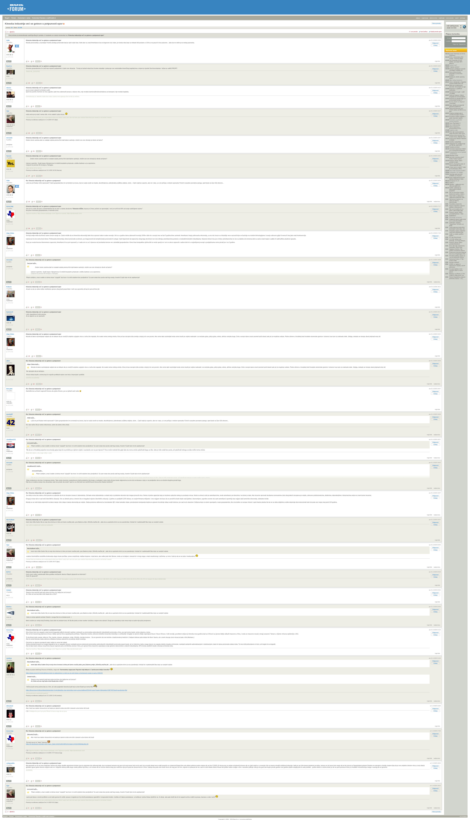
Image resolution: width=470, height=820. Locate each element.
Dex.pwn (9, 389)
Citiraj (435, 45)
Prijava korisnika (453, 34)
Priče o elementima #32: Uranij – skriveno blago (456, 57)
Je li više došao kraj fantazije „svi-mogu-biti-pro (457, 239)
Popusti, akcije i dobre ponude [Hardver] (455, 243)
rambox (9, 658)
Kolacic (9, 287)
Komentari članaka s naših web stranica (46, 18)
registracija (425, 18)
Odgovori (435, 43)
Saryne (9, 156)
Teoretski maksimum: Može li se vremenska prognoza (457, 149)
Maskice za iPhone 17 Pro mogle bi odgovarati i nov (457, 274)
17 (29, 176)
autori (456, 18)
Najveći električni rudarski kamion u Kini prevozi (457, 206)
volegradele (10, 763)
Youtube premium (454, 147)
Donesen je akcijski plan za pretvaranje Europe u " (457, 99)
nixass (8, 88)
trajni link (437, 61)
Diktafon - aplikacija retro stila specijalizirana (456, 185)
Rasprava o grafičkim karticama (455, 89)
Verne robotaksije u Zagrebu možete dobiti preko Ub (457, 82)
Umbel (8, 590)
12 (29, 83)
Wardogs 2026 (453, 155)
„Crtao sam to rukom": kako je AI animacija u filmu (457, 167)
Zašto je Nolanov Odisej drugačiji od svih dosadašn (457, 95)
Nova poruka (436, 23)
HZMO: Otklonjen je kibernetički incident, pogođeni (455, 189)
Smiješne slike (453, 130)
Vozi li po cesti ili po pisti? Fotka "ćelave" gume (456, 158)
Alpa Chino (10, 233)
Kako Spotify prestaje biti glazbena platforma (456, 105)
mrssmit (9, 138)
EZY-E (8, 572)
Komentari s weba (24, 18)
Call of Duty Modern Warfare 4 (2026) (457, 139)
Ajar (8, 111)
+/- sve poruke (413, 31)
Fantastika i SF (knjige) (456, 172)
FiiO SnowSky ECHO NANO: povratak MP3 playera (455, 62)
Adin (8, 40)
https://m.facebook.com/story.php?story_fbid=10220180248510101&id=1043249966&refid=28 (57, 744)
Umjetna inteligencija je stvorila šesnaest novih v (456, 113)
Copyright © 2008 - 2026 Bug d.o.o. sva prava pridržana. (235, 819)
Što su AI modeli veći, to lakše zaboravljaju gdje (456, 209)
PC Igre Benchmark (455, 237)
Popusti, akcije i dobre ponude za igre (455, 161)
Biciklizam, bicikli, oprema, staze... (457, 77)
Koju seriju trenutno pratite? (457, 170)
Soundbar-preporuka (455, 204)
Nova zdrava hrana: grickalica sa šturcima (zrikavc (455, 73)
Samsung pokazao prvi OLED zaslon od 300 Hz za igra (457, 110)
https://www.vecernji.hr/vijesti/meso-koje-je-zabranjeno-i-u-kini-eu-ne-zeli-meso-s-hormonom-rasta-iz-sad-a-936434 (64, 673)
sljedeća (12, 32)
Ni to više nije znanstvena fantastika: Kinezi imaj (456, 246)
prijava (418, 18)
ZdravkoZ (9, 706)
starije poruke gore (436, 31)
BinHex (9, 607)
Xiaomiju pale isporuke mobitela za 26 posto (456, 174)
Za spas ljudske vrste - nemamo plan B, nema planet (456, 270)
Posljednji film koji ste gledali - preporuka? (457, 152)
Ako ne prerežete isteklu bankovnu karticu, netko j (456, 193)
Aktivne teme (451, 50)
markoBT (9, 414)
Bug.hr (7, 18)
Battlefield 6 (452, 215)
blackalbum (10, 520)
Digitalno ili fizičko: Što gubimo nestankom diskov (457, 249)
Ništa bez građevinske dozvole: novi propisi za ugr (457, 86)
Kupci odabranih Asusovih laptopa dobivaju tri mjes (457, 178)
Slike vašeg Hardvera (455, 80)
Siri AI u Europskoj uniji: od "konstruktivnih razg (457, 164)
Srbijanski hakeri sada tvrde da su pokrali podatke (457, 220)
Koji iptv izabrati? (454, 262)
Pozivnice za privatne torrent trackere (455, 120)
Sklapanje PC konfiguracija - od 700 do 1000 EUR (457, 144)
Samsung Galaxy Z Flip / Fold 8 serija (456, 259)
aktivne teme (433, 18)
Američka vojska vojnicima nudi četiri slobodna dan (457, 231)
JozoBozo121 (11, 439)
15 (34, 540)
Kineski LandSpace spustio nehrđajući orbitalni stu (457, 69)
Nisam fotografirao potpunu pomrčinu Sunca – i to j (457, 277)
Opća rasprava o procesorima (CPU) (455, 127)
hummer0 (9, 312)
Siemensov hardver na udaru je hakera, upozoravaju (456, 200)
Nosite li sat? (453, 65)
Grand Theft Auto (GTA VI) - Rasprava (457, 54)
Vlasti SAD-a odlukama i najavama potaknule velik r (457, 196)
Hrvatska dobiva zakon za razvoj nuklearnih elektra (457, 256)
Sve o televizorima (454, 125)
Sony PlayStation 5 (454, 123)
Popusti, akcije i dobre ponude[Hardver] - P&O (456, 213)
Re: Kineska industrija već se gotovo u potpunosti (43, 181)
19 (29, 356)
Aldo (8, 181)
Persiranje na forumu (455, 217)
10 (29, 201)
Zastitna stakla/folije (455, 142)
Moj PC (9, 61)
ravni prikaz (424, 31)
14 (29, 228)
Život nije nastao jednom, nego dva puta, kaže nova (457, 132)
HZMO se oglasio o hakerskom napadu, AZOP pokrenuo (457, 265)
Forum (13, 18)
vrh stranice (463, 816)
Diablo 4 (451, 182)
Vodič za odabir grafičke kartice (456, 234)
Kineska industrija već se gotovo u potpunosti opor (86, 35)
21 (34, 151)
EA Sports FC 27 (454, 181)
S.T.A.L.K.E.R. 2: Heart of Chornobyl (456, 102)
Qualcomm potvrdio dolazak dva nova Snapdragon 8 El (457, 253)
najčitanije (442, 18)
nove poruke (450, 18)
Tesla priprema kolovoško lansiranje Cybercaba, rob (457, 228)
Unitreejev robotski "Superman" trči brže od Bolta (456, 224)
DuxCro (9, 66)
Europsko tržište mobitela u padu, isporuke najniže (457, 117)
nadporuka (437, 201)
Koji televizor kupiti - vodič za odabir (457, 92)
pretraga (462, 18)
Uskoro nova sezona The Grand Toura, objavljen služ (457, 136)
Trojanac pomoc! (454, 67)
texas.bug (10, 206)
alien (8, 361)
